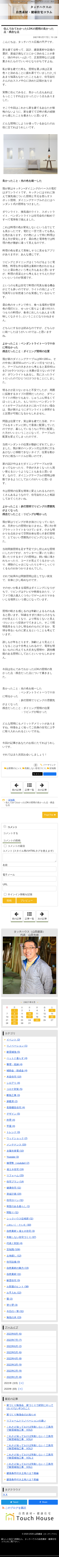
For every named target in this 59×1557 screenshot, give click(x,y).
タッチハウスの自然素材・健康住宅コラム (29, 9)
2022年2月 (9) (14, 1370)
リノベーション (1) (17, 1045)
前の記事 (17, 786)
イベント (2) (13, 1039)
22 (14, 1020)
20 (52, 1017)
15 (14, 1017)
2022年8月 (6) (14, 1333)
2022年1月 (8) (14, 1377)
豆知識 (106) (13, 1249)
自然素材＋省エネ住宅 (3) (21, 1231)
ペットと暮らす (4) (17, 1058)
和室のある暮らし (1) (18, 1206)
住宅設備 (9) (13, 1261)
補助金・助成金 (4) (17, 1070)
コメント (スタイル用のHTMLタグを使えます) (28, 850)
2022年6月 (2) (14, 1346)
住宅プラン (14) (15, 1181)
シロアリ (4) (13, 1083)
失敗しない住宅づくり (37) (21, 1237)
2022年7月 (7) (14, 1340)
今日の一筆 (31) (15, 1311)
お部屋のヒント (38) (18, 1286)
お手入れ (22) (14, 1292)
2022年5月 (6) (14, 1352)
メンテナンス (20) (16, 1144)
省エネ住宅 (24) (15, 1169)
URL (5, 884)
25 (37, 1020)
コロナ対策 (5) (14, 1089)
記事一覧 (29, 790)
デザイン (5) (13, 1113)
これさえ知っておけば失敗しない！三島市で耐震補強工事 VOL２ (30, 1456)
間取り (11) (13, 1212)
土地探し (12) (14, 1255)
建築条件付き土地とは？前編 (23, 1479)
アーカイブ (11, 1327)
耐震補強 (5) (13, 1052)
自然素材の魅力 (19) (18, 1268)
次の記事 (43, 786)
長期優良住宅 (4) (16, 1107)
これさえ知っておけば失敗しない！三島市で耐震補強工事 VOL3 (30, 1447)
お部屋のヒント (14, 768)
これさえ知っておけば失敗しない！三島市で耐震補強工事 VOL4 (30, 1438)
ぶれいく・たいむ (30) (19, 1224)
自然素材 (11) (14, 1274)
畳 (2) (10, 1298)
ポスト (39, 774)
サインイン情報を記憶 (20, 894)
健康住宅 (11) (14, 1187)
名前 (5, 865)
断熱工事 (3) (13, 1095)
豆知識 (52, 768)
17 (29, 1017)
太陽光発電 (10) (15, 1150)
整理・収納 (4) (14, 1064)
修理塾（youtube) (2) (18, 1163)
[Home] (3, 800)
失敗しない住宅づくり (35, 768)
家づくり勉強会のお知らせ (21, 1414)
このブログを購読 (15, 1507)
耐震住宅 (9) (13, 1280)
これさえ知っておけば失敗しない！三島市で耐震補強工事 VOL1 (30, 1465)
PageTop (48, 815)
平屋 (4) (11, 1126)
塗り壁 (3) (12, 1305)
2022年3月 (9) (14, 1364)
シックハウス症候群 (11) (20, 1218)
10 (29, 1013)
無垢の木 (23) (14, 1317)
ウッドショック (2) (17, 1138)
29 (14, 1023)
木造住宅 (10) (14, 1076)
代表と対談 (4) (14, 1243)
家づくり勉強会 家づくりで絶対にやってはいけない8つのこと (30, 1407)
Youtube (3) (13, 1156)
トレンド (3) (13, 1132)
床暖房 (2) (12, 1101)
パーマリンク (49, 765)
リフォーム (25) (15, 1175)
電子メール (9, 874)
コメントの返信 (16, 846)
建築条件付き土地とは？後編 (23, 1473)
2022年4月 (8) (14, 1358)
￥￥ (5, 1494)
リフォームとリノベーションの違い (26, 1420)
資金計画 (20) (14, 1193)
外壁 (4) (11, 1120)
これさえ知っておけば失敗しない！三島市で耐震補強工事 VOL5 (30, 1428)
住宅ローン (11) (15, 1200)
